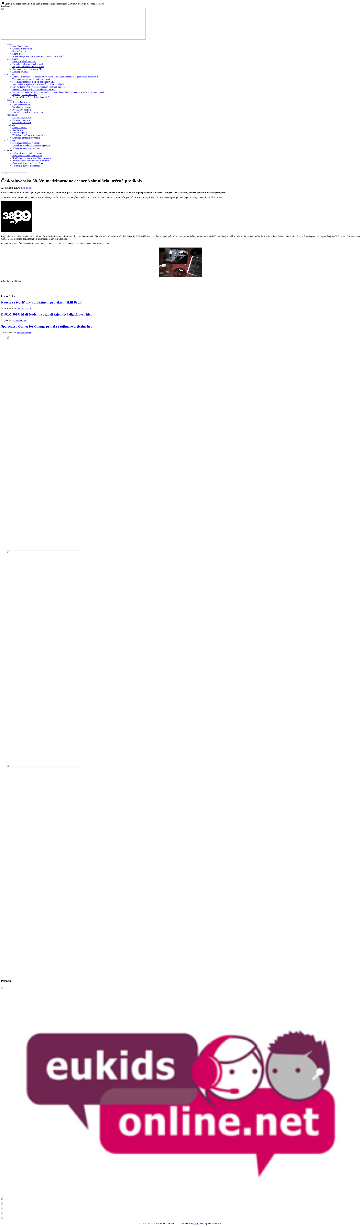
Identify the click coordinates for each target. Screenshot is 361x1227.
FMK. (196, 1223)
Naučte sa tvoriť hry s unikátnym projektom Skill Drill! (41, 302)
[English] (9, 169)
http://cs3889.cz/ (14, 281)
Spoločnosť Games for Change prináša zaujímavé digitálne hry (46, 326)
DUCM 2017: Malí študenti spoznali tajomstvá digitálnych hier (46, 314)
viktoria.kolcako (25, 188)
